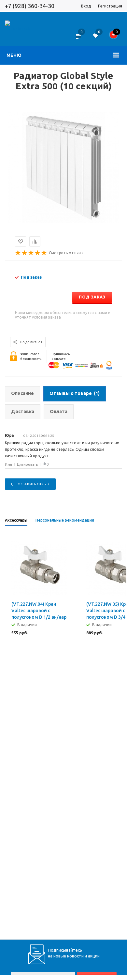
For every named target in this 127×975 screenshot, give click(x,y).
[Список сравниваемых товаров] (78, 40)
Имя (8, 464)
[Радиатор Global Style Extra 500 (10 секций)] (63, 221)
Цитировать (27, 464)
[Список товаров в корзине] (115, 36)
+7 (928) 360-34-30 (29, 6)
